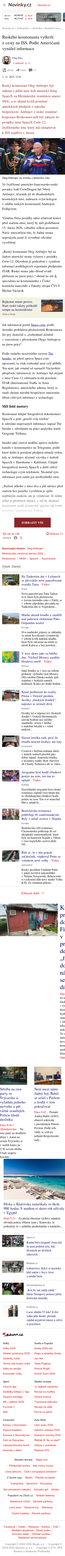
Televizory (47, 1507)
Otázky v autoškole (45, 1445)
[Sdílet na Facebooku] (15, 538)
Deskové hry (31, 1507)
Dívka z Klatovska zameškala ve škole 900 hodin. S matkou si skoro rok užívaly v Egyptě (34, 1208)
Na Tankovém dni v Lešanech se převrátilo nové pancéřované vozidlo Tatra (41, 580)
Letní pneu (15, 1507)
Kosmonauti (48, 558)
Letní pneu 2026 (43, 1425)
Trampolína (16, 1483)
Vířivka (55, 1489)
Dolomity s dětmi (12, 1450)
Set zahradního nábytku (17, 1489)
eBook (10, 70)
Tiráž (55, 1526)
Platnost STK (41, 1450)
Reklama (34, 1526)
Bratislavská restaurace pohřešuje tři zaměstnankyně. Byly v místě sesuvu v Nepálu (41, 814)
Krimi (24, 589)
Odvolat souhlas (41, 1534)
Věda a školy (8, 314)
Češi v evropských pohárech (40, 1471)
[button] (32, 156)
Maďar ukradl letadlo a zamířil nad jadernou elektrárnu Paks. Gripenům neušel (41, 619)
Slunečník (31, 1483)
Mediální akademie (22, 1530)
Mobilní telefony (45, 1495)
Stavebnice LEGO (20, 1501)
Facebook (9, 1526)
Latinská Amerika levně (16, 1445)
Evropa (25, 627)
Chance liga (9, 1386)
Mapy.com (42, 1459)
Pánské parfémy (41, 1513)
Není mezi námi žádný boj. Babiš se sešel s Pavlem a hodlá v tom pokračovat (47, 1098)
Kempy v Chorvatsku (15, 1425)
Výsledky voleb (11, 1358)
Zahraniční (26, 865)
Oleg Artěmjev (35, 548)
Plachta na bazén (45, 1477)
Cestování (26, 746)
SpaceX (33, 558)
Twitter (22, 1526)
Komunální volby (12, 1373)
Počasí (25, 666)
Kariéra (46, 1526)
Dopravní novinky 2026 (47, 1435)
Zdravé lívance (42, 1396)
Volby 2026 (9, 1348)
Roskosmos (9, 558)
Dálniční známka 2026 (47, 1430)
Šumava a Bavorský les (16, 1435)
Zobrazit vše (32, 522)
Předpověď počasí (19, 1465)
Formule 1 (9, 1406)
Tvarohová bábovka (45, 1401)
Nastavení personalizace (32, 1537)
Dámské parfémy (43, 1501)
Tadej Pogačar (42, 1363)
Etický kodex (43, 1530)
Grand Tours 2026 (44, 1373)
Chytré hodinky (20, 1513)
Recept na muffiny (44, 1391)
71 (35, 70)
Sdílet (23, 70)
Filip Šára (17, 58)
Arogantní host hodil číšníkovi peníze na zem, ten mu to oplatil (41, 776)
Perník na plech (43, 1411)
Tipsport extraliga (13, 1396)
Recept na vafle (43, 1406)
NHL (5, 1411)
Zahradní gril (41, 1489)
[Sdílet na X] (21, 538)
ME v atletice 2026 (13, 1401)
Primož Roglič (42, 1368)
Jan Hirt (38, 1358)
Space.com (38, 324)
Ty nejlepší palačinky (46, 1386)
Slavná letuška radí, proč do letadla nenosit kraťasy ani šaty (41, 739)
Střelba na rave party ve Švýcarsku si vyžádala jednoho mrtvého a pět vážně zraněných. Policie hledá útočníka (13, 1104)
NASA (22, 558)
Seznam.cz (44, 5)
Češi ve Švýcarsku (13, 1440)
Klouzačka (46, 1483)
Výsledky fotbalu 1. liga (16, 1391)
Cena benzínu (13, 1471)
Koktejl (25, 785)
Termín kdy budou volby (16, 1363)
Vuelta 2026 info (43, 1348)
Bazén (28, 1477)
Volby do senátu (12, 1368)
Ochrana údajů (20, 1534)
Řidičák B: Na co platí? (47, 1440)
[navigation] (4, 5)
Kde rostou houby (43, 1465)
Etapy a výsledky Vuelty (47, 1353)
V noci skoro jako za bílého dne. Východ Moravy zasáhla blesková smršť (40, 657)
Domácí (25, 708)
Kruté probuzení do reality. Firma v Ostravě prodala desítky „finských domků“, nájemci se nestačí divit (39, 698)
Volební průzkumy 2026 (16, 1353)
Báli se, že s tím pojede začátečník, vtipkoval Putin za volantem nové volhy (40, 856)
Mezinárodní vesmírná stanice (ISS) (22, 553)
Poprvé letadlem (12, 1430)
